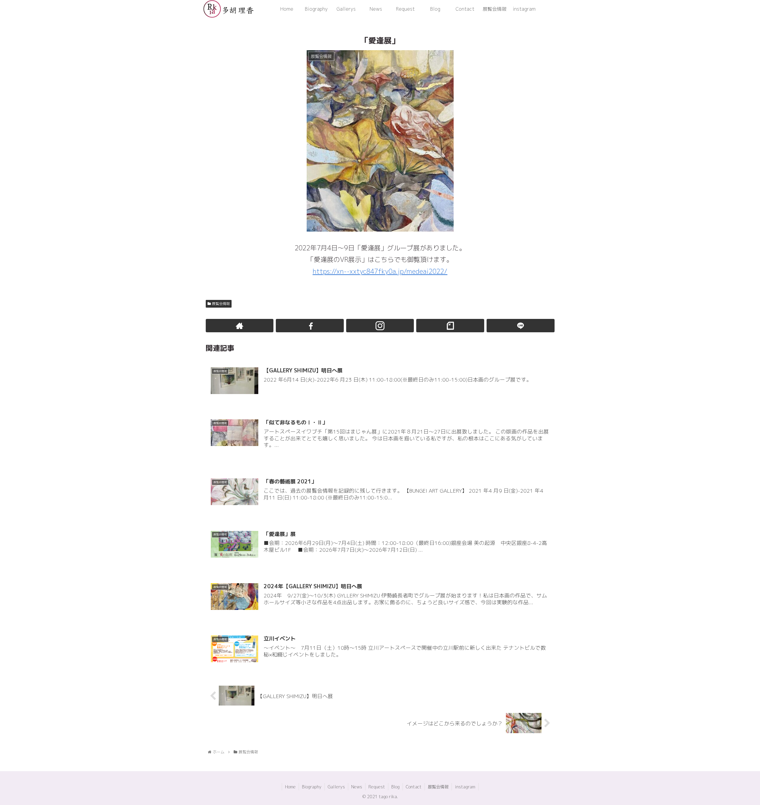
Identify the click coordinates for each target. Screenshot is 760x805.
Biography (312, 787)
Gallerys (336, 787)
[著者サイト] (240, 325)
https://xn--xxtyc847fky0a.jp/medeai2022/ (380, 271)
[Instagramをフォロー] (380, 325)
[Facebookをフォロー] (310, 325)
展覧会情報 (221, 303)
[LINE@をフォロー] (521, 325)
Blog (395, 787)
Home (290, 787)
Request (376, 787)
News (356, 787)
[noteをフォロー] (450, 325)
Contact (414, 787)
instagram (465, 787)
